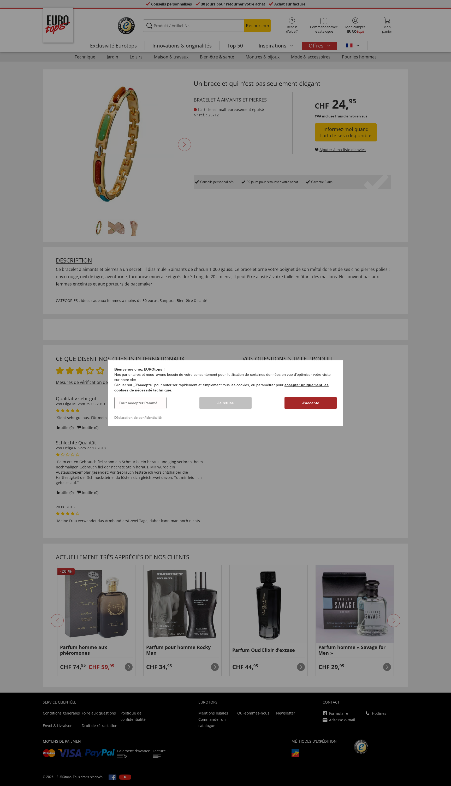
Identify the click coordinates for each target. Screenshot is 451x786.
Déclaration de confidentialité (138, 418)
